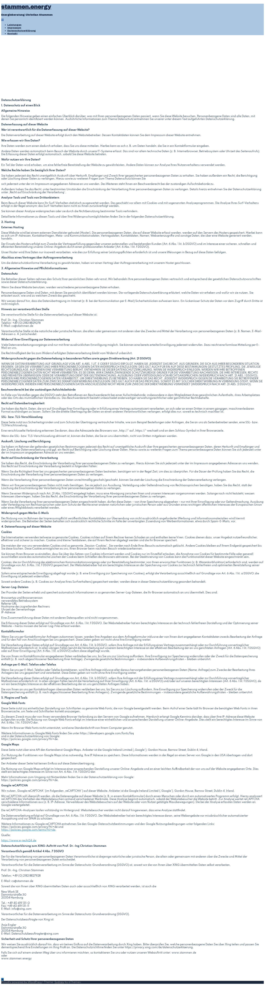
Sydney (59, 982)
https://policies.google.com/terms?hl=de (28, 830)
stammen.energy (26, 7)
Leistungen (14, 25)
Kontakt (12, 34)
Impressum (14, 28)
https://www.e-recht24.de (18, 840)
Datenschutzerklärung (21, 31)
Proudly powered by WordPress (21, 982)
